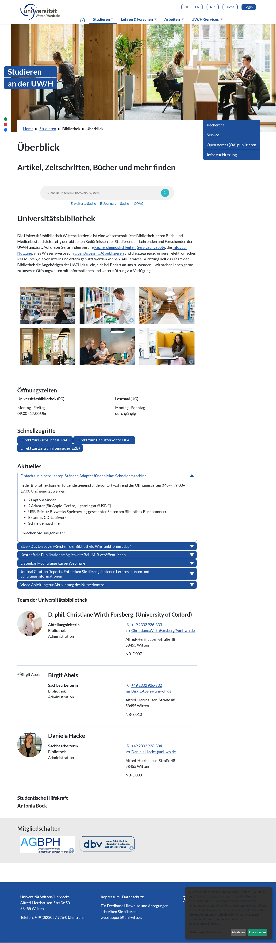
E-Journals (108, 203)
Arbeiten (172, 19)
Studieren (104, 19)
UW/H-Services (205, 19)
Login (249, 7)
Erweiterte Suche (83, 203)
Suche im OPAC (131, 203)
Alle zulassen (257, 932)
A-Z (212, 7)
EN (197, 7)
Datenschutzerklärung (203, 923)
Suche (230, 7)
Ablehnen (238, 932)
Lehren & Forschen (137, 19)
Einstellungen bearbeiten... (206, 932)
